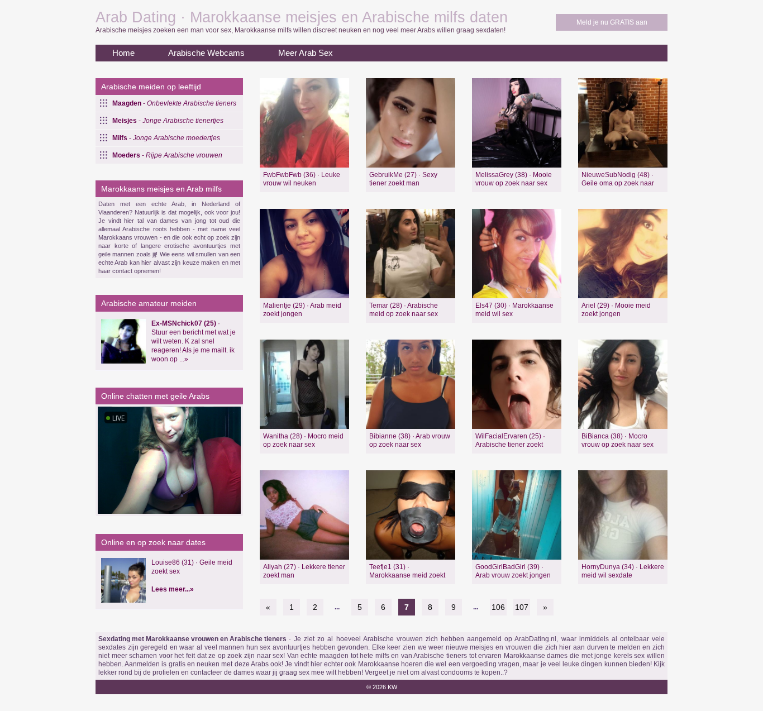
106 (498, 607)
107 (521, 607)
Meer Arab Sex (305, 53)
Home (123, 53)
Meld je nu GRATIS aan (611, 22)
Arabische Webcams (206, 53)
